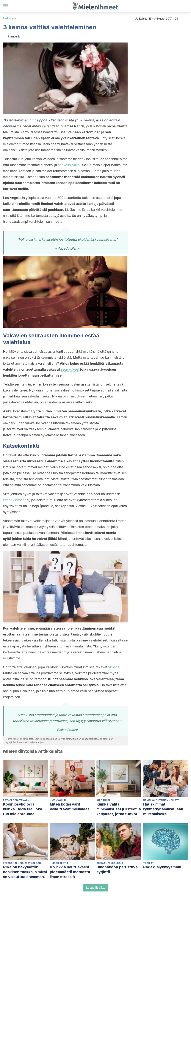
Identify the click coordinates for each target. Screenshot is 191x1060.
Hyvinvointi (58, 800)
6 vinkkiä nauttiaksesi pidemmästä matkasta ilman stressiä (70, 872)
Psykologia (9, 18)
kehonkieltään (13, 500)
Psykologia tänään (16, 800)
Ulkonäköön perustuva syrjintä (117, 869)
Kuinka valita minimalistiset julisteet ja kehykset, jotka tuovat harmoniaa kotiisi (118, 809)
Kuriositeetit (59, 863)
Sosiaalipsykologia (109, 863)
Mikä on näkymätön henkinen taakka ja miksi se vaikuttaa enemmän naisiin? (25, 872)
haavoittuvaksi (69, 165)
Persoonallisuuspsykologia (22, 863)
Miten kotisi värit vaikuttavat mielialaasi (70, 806)
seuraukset (70, 369)
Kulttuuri (103, 800)
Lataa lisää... (95, 887)
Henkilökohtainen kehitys (161, 800)
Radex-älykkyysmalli (162, 867)
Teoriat (148, 863)
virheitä (113, 667)
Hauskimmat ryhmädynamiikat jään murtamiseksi (163, 809)
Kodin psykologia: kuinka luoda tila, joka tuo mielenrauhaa (22, 809)
